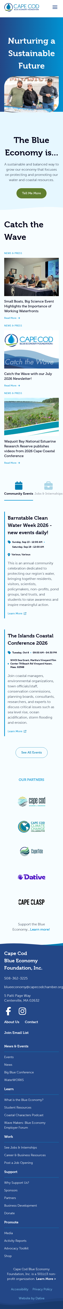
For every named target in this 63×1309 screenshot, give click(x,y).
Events (9, 1057)
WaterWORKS (14, 1080)
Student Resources (17, 1107)
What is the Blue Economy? (24, 1100)
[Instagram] (22, 1011)
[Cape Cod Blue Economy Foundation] (21, 7)
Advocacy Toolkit (16, 1248)
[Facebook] (8, 1011)
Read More (31, 318)
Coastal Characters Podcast (23, 1115)
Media (8, 1233)
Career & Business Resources (25, 1155)
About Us (11, 1022)
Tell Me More (31, 193)
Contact (31, 1022)
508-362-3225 (16, 978)
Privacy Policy (42, 1289)
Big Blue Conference (19, 1072)
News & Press (13, 253)
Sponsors (11, 1190)
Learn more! (40, 929)
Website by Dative (31, 1298)
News (8, 1065)
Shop (8, 1256)
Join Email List (16, 1033)
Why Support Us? (16, 1183)
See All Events (31, 752)
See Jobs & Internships (20, 1147)
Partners (10, 1198)
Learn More (33, 614)
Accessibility (19, 1289)
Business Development (20, 1205)
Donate (9, 1213)
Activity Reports (15, 1241)
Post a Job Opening (18, 1163)
